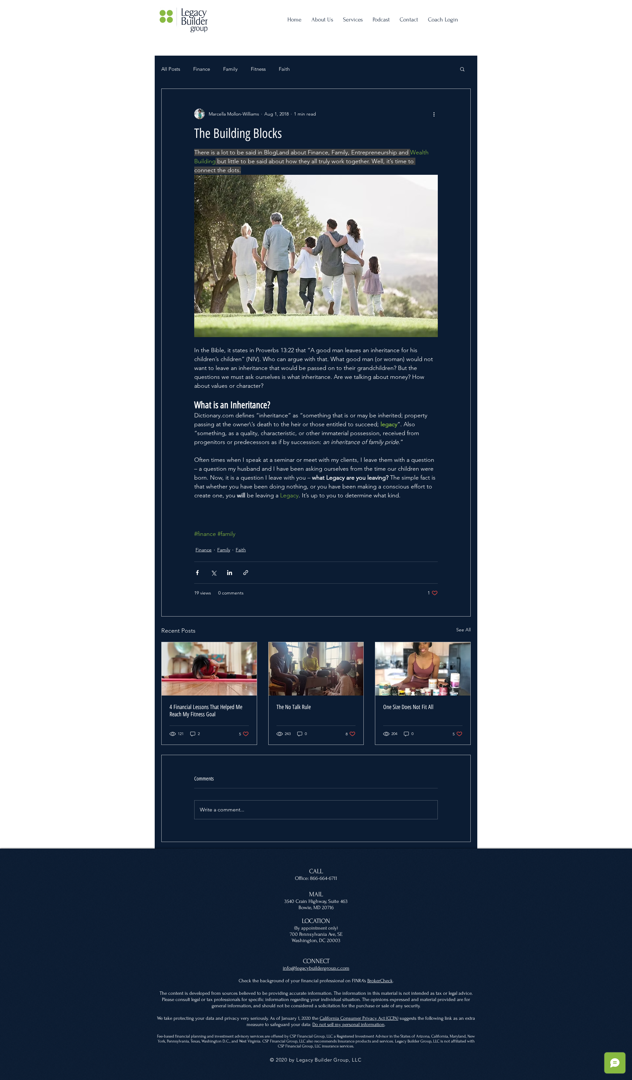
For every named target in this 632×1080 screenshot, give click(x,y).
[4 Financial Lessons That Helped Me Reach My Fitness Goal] (209, 669)
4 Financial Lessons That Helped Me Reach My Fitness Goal (206, 710)
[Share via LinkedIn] (229, 572)
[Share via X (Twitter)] (213, 572)
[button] (462, 68)
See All (463, 630)
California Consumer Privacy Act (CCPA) (359, 1018)
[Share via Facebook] (197, 572)
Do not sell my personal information (348, 1024)
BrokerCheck (380, 981)
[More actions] (434, 114)
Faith (284, 69)
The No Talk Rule (293, 707)
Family (230, 69)
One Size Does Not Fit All (408, 707)
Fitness (258, 69)
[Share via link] (246, 572)
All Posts (170, 69)
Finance (201, 69)
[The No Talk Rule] (316, 669)
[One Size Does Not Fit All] (422, 669)
